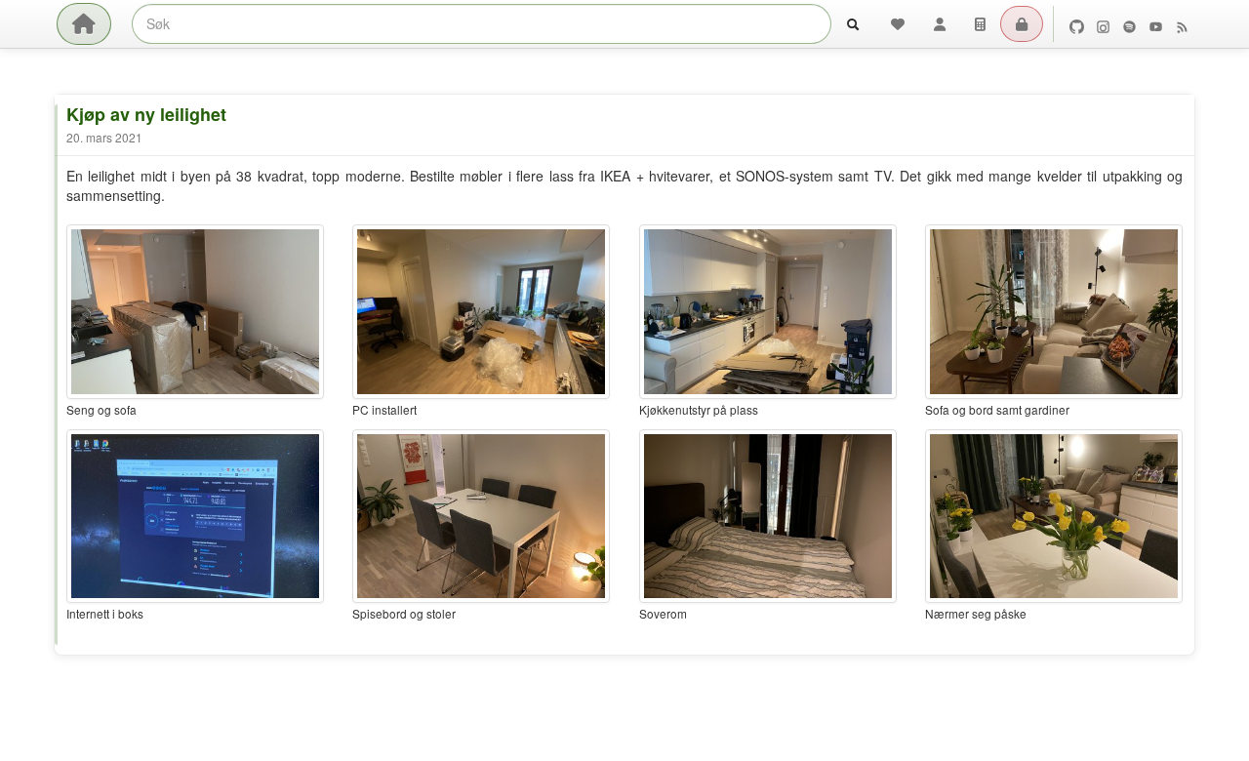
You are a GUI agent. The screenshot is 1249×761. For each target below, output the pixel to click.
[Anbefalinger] (897, 24)
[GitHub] (1077, 24)
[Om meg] (939, 24)
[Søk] (852, 24)
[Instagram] (1103, 24)
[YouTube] (1156, 24)
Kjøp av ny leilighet (146, 114)
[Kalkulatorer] (980, 24)
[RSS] (1182, 24)
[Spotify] (1129, 24)
